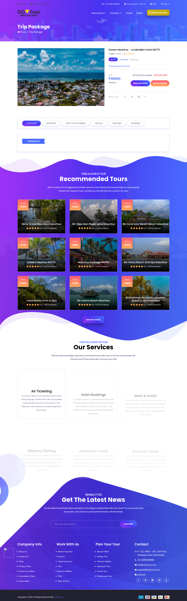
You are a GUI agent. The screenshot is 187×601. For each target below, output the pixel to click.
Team (21, 561)
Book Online (160, 83)
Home (23, 32)
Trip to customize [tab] (75, 123)
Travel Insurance (65, 561)
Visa (60, 566)
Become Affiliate (65, 571)
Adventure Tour (103, 566)
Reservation (24, 581)
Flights (139, 13)
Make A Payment (65, 551)
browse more (93, 319)
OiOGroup (58, 597)
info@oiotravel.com (40, 4)
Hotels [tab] (99, 123)
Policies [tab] (117, 123)
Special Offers (103, 551)
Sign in (166, 4)
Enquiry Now (140, 83)
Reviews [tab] (135, 123)
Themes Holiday (104, 561)
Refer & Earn (63, 581)
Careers (61, 556)
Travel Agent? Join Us (136, 4)
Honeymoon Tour (104, 576)
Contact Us (23, 556)
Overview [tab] (31, 123)
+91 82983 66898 (112, 4)
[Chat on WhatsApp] (9, 552)
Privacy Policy (25, 566)
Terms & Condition (27, 571)
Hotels (129, 13)
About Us (23, 551)
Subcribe (128, 524)
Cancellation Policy (27, 576)
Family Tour (102, 571)
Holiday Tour (102, 556)
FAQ (60, 576)
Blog (154, 4)
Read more (40, 412)
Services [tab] (51, 123)
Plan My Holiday (158, 12)
